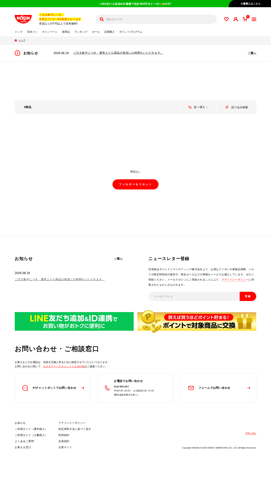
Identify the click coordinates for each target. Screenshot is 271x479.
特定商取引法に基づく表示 (74, 428)
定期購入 (109, 31)
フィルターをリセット (135, 184)
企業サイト (65, 447)
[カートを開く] (245, 19)
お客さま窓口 (23, 447)
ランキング (80, 31)
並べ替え (199, 107)
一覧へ (252, 52)
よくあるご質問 (24, 441)
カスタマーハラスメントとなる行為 (63, 366)
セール (96, 31)
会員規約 (63, 441)
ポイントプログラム (131, 31)
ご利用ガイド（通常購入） (31, 428)
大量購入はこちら (251, 3)
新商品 (66, 31)
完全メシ (32, 31)
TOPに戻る (250, 433)
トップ (18, 31)
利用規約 (63, 435)
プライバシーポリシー (235, 279)
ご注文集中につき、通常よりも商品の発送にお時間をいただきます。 (118, 52)
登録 (248, 296)
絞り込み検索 (239, 107)
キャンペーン (50, 31)
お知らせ (20, 422)
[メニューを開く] (254, 19)
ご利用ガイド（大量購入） (31, 435)
